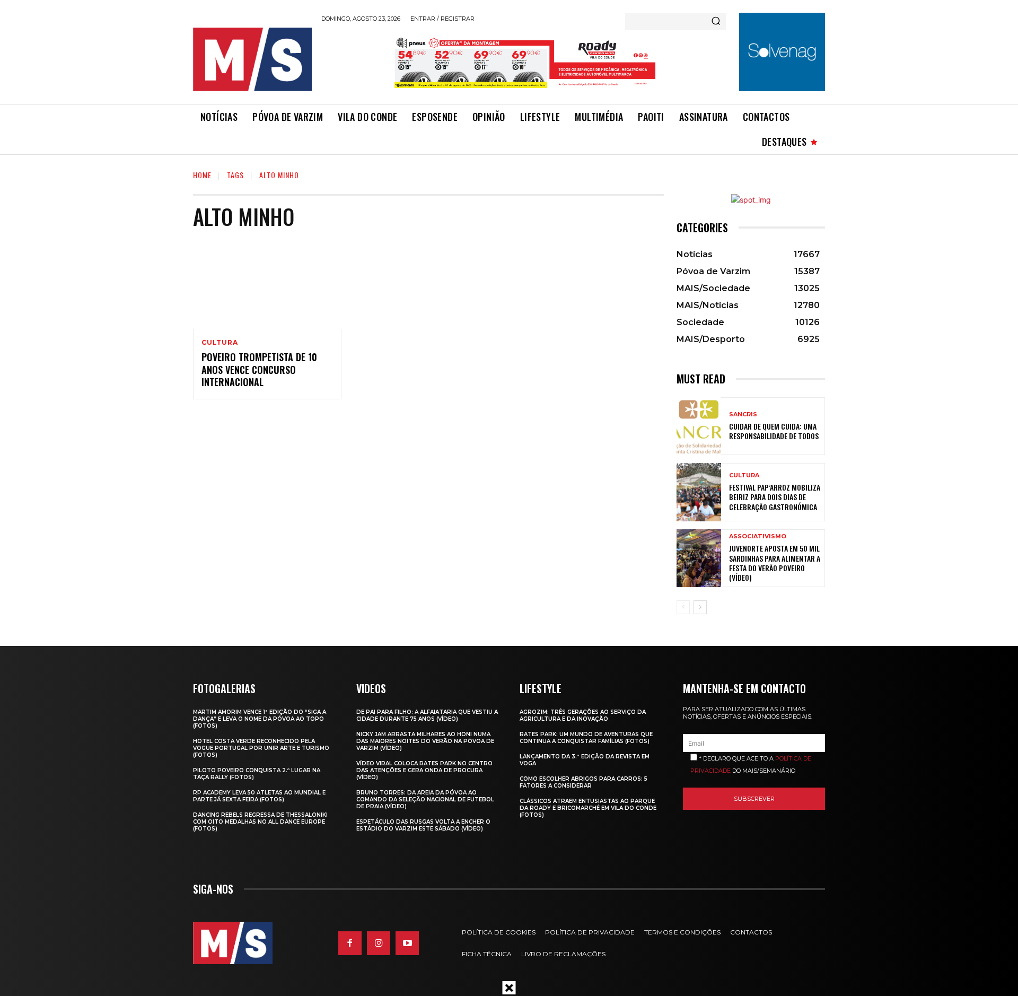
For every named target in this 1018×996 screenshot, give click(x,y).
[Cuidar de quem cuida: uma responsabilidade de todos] (699, 426)
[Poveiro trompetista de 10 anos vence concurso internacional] (267, 284)
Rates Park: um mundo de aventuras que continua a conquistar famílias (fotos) (586, 738)
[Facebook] (350, 943)
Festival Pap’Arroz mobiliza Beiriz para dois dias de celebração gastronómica (774, 497)
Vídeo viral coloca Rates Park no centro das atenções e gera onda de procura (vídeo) (424, 770)
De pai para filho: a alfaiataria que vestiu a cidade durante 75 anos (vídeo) (427, 715)
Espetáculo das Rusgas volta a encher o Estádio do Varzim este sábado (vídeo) (423, 825)
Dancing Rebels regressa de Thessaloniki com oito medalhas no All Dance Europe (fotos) (260, 821)
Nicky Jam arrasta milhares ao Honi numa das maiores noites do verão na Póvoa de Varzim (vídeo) (425, 741)
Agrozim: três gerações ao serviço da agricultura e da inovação (583, 715)
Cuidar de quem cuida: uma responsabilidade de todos (774, 431)
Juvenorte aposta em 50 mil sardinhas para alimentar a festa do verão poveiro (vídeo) (774, 563)
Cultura (219, 342)
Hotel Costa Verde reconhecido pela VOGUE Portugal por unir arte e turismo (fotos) (261, 748)
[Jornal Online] (252, 59)
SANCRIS (743, 414)
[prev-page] (683, 607)
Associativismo (757, 536)
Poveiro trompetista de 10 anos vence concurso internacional (259, 369)
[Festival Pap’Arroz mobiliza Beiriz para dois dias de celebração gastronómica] (699, 492)
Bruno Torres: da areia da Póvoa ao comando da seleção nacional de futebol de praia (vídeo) (425, 799)
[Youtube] (407, 943)
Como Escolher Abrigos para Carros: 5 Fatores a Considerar (583, 782)
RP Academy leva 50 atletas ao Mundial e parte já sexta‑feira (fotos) (259, 796)
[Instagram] (378, 943)
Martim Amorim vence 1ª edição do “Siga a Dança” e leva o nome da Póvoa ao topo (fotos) (259, 719)
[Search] (716, 21)
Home (202, 174)
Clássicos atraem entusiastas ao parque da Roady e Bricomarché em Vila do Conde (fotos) (588, 808)
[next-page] (700, 607)
